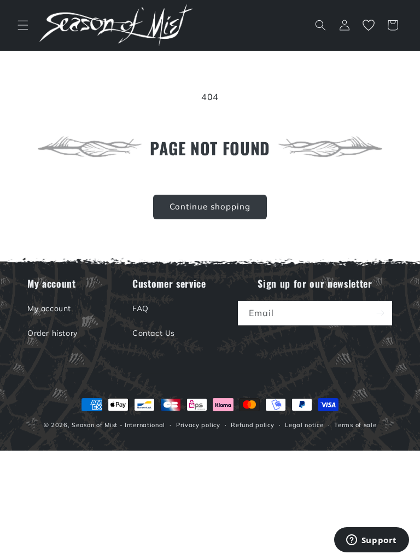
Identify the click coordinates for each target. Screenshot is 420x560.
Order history (52, 333)
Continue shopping (210, 206)
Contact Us (153, 333)
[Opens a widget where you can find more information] (371, 541)
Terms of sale (355, 425)
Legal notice (304, 425)
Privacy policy (198, 425)
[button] (23, 25)
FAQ (140, 308)
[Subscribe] (380, 313)
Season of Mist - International (118, 425)
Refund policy (252, 425)
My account (49, 308)
